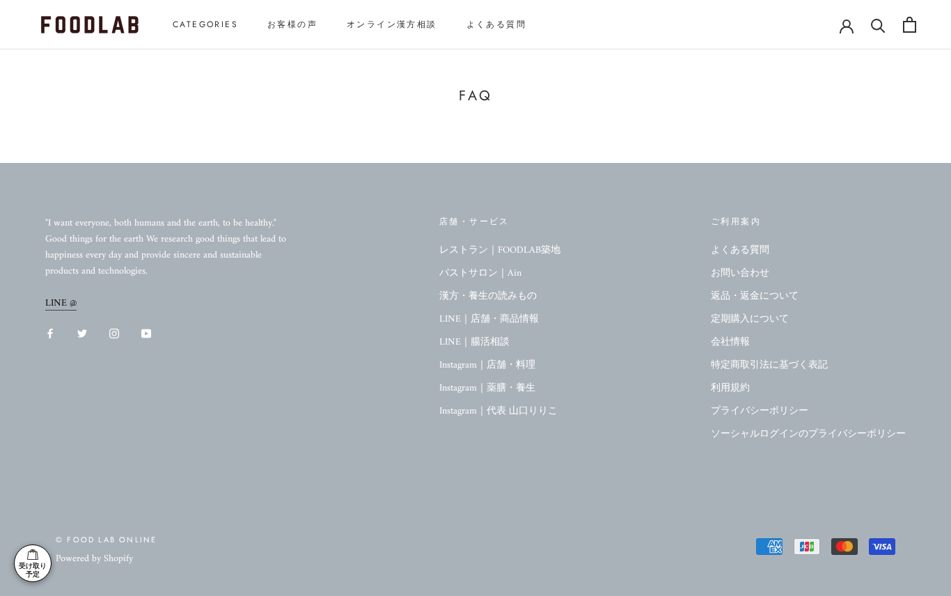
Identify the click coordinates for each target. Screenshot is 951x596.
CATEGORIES (205, 24)
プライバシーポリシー (759, 411)
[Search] (878, 24)
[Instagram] (114, 333)
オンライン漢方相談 (392, 24)
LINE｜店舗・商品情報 (489, 319)
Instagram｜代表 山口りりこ (498, 411)
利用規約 (730, 388)
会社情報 (730, 342)
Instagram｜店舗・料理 (487, 365)
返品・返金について (755, 296)
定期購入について (750, 319)
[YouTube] (146, 333)
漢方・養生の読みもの (488, 296)
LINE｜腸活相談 (474, 342)
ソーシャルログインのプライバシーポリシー (808, 434)
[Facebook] (50, 333)
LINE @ (61, 303)
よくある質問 (496, 24)
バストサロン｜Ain (480, 273)
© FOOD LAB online (106, 539)
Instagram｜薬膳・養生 (487, 388)
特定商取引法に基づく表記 (769, 365)
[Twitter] (82, 333)
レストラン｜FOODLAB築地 (499, 250)
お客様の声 (292, 24)
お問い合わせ (740, 273)
